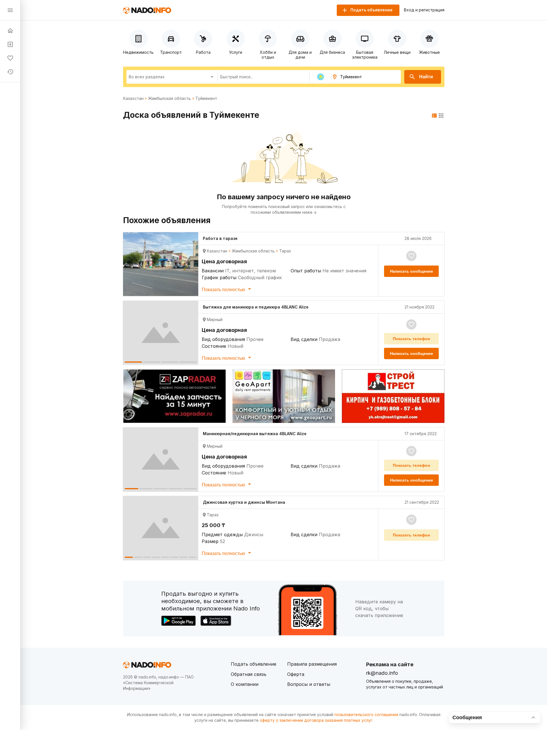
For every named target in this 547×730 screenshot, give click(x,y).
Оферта (295, 674)
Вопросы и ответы (308, 684)
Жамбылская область (169, 98)
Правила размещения (312, 664)
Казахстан (133, 98)
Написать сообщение (411, 271)
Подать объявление (253, 664)
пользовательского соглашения (366, 714)
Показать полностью (224, 289)
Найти (426, 76)
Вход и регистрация (424, 10)
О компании (244, 684)
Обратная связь (248, 674)
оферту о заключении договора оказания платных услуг (316, 720)
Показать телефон (411, 338)
